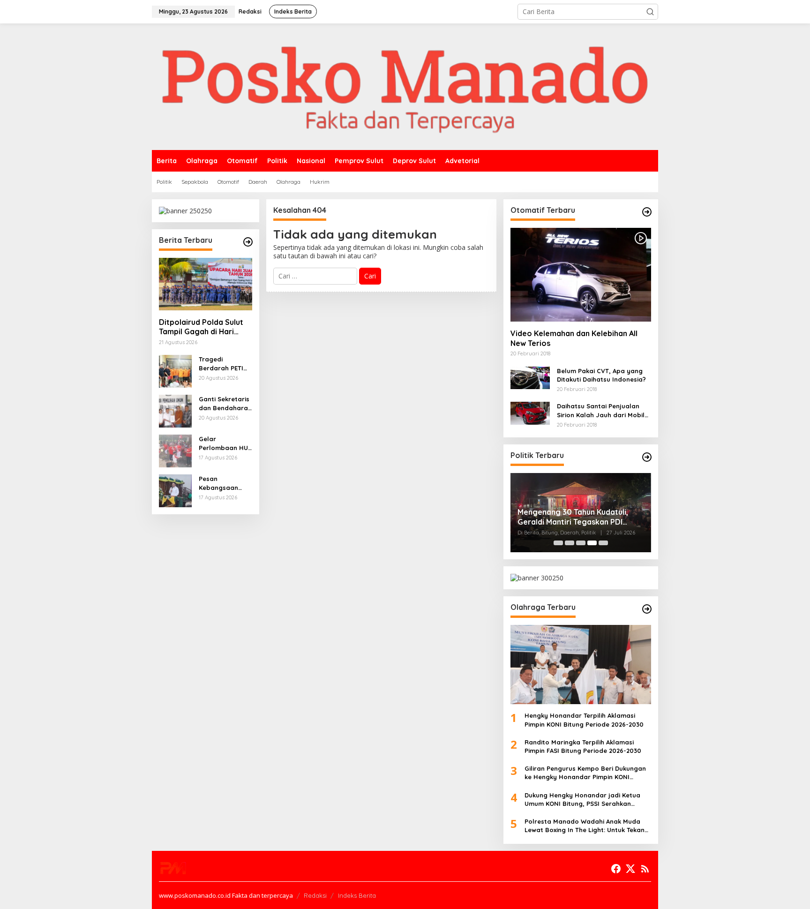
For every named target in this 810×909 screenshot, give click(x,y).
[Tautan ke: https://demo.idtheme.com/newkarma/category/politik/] (646, 457)
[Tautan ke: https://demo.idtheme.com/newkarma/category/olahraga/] (646, 609)
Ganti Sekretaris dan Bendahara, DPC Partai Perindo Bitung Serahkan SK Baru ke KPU (224, 403)
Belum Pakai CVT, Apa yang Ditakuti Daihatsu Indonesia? (601, 375)
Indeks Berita (357, 895)
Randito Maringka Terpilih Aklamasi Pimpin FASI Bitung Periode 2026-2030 (583, 746)
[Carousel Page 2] (569, 543)
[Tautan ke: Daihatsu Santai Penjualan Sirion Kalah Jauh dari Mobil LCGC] (530, 412)
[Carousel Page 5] (603, 543)
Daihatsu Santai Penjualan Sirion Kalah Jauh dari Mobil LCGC (601, 410)
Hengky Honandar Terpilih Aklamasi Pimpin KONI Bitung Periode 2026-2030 (584, 720)
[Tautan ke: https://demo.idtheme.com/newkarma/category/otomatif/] (646, 212)
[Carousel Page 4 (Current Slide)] (592, 543)
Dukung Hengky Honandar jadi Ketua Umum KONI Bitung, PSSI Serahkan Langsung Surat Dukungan (582, 799)
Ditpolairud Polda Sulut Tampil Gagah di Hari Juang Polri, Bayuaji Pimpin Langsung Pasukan (201, 327)
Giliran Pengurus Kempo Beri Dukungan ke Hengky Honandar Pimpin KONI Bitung (585, 773)
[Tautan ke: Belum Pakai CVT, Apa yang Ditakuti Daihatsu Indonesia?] (530, 377)
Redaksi (315, 895)
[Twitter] (630, 869)
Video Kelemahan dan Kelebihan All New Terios (574, 338)
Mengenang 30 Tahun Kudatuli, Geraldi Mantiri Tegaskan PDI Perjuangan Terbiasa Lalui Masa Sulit (575, 517)
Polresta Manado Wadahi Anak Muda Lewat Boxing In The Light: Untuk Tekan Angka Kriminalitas (585, 826)
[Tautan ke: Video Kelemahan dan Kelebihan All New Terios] (580, 275)
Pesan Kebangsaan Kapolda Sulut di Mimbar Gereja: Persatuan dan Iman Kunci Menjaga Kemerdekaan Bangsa (225, 483)
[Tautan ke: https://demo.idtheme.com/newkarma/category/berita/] (248, 242)
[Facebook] (616, 869)
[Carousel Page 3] (580, 543)
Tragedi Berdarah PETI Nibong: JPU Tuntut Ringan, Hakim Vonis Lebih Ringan (221, 363)
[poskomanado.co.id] (405, 86)
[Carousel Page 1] (558, 543)
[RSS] (645, 869)
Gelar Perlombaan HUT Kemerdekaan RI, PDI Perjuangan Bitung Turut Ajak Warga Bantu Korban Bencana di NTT (225, 443)
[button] (650, 12)
